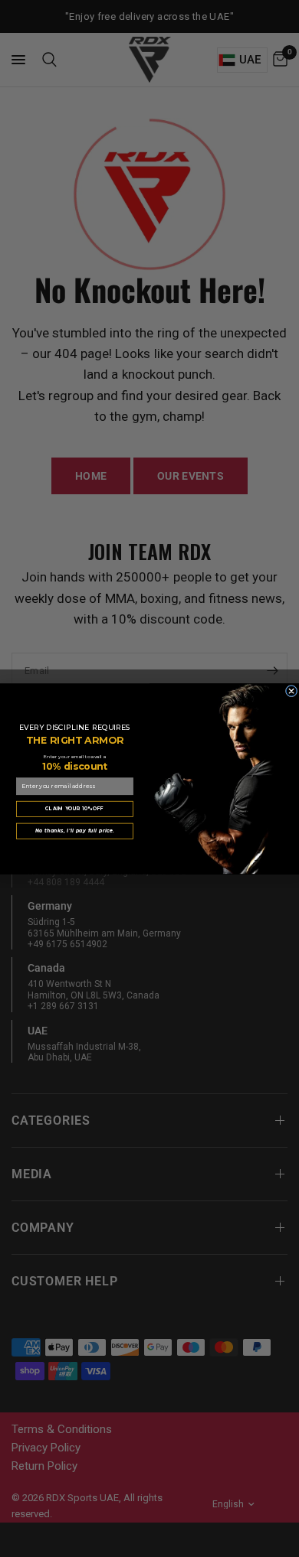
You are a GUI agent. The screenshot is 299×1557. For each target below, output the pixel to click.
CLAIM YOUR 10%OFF (74, 808)
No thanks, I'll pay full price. (75, 830)
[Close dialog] (291, 691)
